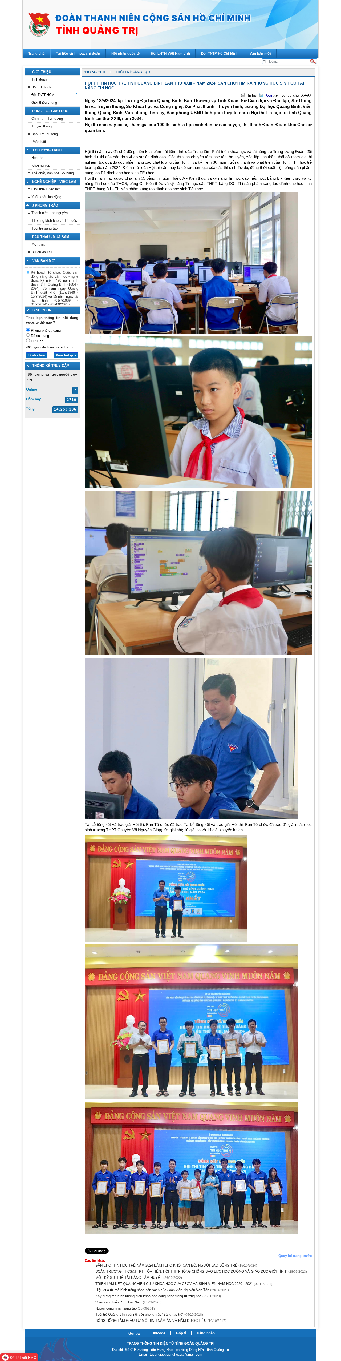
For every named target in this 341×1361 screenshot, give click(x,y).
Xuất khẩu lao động (46, 197)
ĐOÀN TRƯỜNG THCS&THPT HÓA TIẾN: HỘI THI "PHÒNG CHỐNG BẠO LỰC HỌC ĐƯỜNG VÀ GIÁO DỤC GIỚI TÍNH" (201, 1272)
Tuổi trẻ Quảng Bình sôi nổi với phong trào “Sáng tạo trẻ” (149, 1314)
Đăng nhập (206, 1333)
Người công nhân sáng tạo (125, 1308)
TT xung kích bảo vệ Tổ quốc (54, 221)
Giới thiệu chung (44, 103)
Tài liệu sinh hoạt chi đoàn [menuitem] (78, 53)
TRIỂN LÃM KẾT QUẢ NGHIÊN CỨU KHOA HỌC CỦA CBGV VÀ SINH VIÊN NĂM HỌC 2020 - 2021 (183, 1284)
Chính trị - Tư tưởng (47, 119)
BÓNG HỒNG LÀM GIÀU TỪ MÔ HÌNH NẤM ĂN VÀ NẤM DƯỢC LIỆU (160, 1321)
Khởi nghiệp (40, 165)
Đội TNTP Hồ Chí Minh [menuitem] (219, 53)
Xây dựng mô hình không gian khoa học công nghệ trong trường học (158, 1296)
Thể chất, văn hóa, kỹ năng (52, 173)
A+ (309, 95)
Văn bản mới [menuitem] (260, 53)
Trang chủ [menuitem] (36, 53)
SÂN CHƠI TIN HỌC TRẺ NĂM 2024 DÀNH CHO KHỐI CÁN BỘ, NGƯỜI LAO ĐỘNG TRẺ (176, 1265)
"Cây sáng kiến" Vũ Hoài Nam (128, 1302)
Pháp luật (38, 142)
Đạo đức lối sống (44, 134)
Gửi (269, 95)
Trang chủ (94, 72)
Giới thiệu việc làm (46, 189)
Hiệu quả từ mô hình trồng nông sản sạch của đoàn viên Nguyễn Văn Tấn (162, 1290)
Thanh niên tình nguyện (49, 213)
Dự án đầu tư (41, 252)
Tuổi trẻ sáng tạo (44, 228)
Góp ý (181, 1333)
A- (303, 95)
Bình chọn (36, 355)
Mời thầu (38, 244)
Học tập (37, 158)
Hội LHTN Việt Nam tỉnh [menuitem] (170, 53)
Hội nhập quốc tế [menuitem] (125, 53)
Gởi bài (134, 1333)
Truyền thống (41, 126)
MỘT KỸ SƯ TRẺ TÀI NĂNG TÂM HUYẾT (138, 1278)
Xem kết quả (66, 355)
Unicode (158, 1333)
